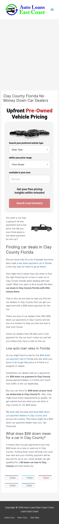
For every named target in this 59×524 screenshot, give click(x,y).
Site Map (34, 517)
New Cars (22, 517)
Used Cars (9, 517)
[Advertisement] (29, 50)
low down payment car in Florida (35, 263)
